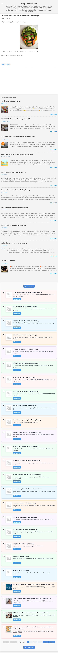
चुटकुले (8, 64)
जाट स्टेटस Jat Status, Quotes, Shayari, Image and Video (18, 136)
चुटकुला (3, 64)
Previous (14, 642)
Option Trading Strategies (21, 570)
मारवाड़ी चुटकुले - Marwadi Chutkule (11, 101)
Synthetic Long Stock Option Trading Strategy (27, 489)
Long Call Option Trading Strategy (23, 544)
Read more (53, 114)
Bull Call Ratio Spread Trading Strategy (13, 225)
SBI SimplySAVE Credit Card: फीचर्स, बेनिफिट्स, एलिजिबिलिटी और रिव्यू (33, 584)
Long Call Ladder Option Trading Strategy (26, 446)
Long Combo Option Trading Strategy (24, 377)
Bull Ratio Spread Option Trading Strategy (26, 363)
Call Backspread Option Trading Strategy (14, 243)
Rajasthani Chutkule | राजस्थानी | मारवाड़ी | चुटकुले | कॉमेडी (17, 154)
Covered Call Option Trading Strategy (24, 503)
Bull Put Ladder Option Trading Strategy (13, 172)
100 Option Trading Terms (21, 556)
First (7, 642)
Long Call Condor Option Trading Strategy (14, 207)
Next (45, 642)
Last (51, 642)
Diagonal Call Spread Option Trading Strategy (27, 432)
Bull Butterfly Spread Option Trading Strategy (27, 460)
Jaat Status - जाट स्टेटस (8, 261)
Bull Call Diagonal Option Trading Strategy (26, 391)
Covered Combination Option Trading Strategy (15, 190)
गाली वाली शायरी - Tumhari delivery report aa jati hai (16, 119)
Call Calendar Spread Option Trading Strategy (27, 420)
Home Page (30, 286)
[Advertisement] (29, 81)
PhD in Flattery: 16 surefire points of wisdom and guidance (31, 613)
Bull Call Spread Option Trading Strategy (25, 530)
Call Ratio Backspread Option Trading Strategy (27, 475)
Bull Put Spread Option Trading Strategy (25, 517)
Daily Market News (29, 4)
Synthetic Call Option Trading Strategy (25, 406)
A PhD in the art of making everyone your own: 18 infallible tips (32, 599)
